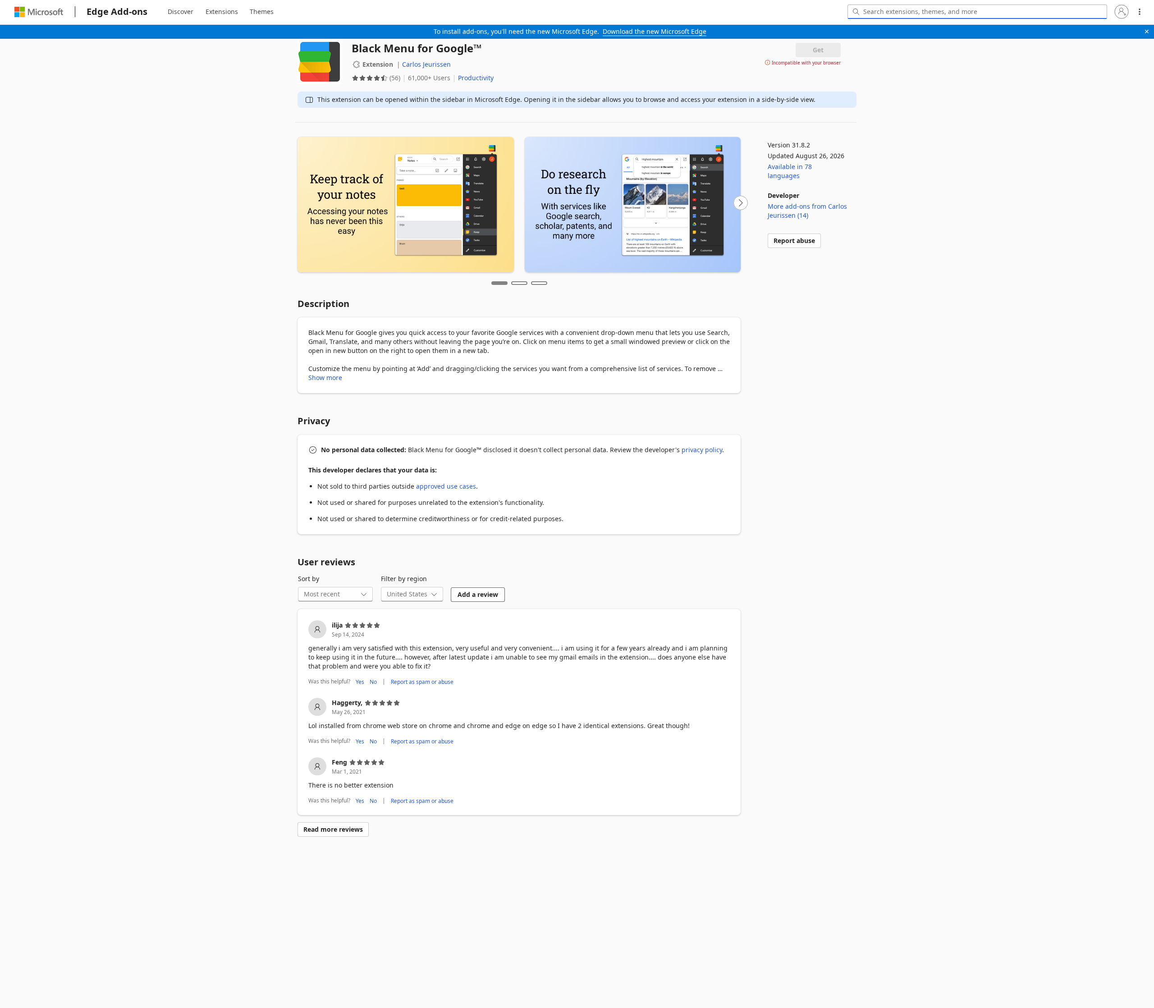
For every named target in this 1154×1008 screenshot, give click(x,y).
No (373, 681)
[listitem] (519, 653)
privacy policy (702, 449)
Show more (325, 377)
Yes (360, 681)
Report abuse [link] (794, 240)
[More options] (1139, 12)
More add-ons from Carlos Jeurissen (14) (807, 211)
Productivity (476, 77)
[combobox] (977, 12)
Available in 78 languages (790, 171)
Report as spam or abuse (422, 681)
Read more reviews (333, 829)
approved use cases (446, 486)
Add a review (478, 594)
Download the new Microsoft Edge (654, 31)
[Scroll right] (740, 203)
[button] (1121, 12)
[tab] (180, 11)
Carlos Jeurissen (426, 64)
